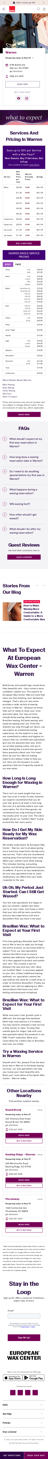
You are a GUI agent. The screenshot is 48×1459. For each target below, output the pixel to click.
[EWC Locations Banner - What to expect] (24, 124)
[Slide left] (4, 2)
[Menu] (4, 9)
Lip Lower (8, 230)
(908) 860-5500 (16, 1174)
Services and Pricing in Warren (24, 136)
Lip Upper (8, 235)
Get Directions (12, 1455)
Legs (7, 341)
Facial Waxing (9, 390)
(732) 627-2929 (16, 1129)
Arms (7, 269)
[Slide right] (43, 2)
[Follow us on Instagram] (26, 98)
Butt (7, 306)
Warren (11, 52)
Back (7, 276)
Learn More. (34, 165)
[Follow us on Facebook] (18, 98)
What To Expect (10, 396)
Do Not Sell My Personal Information (24, 1443)
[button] (38, 9)
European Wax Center (19, 1439)
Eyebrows (8, 224)
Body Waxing (8, 387)
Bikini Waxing (9, 384)
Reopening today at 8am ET (18, 58)
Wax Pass (7, 393)
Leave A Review (24, 557)
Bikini (6, 187)
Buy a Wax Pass (22, 91)
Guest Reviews (24, 545)
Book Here (22, 84)
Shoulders (9, 355)
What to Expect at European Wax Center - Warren (24, 662)
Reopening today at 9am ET (18, 1159)
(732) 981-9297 (16, 1218)
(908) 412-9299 (16, 76)
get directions (16, 71)
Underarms (8, 219)
